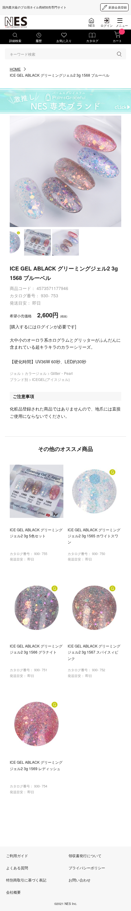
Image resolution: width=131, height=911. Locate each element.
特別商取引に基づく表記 (26, 879)
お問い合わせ (79, 879)
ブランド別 (19, 379)
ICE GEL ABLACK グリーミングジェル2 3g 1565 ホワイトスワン (94, 536)
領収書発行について (85, 855)
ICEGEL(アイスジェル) (51, 379)
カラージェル (36, 373)
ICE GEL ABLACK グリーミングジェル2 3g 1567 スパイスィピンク (94, 652)
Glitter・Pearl (62, 373)
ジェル (16, 373)
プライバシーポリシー (87, 867)
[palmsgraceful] (65, 101)
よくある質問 (17, 867)
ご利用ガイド (17, 855)
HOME (15, 69)
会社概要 (13, 892)
